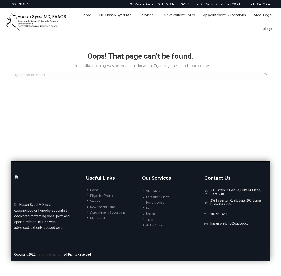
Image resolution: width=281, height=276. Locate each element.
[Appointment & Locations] (114, 213)
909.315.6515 (20, 4)
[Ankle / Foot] (173, 225)
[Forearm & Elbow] (173, 197)
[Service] (114, 201)
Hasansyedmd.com (50, 254)
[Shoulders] (173, 191)
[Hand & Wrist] (173, 203)
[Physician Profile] (114, 196)
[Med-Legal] (114, 218)
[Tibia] (173, 220)
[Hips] (173, 208)
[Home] (114, 190)
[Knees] (173, 214)
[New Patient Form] (114, 207)
